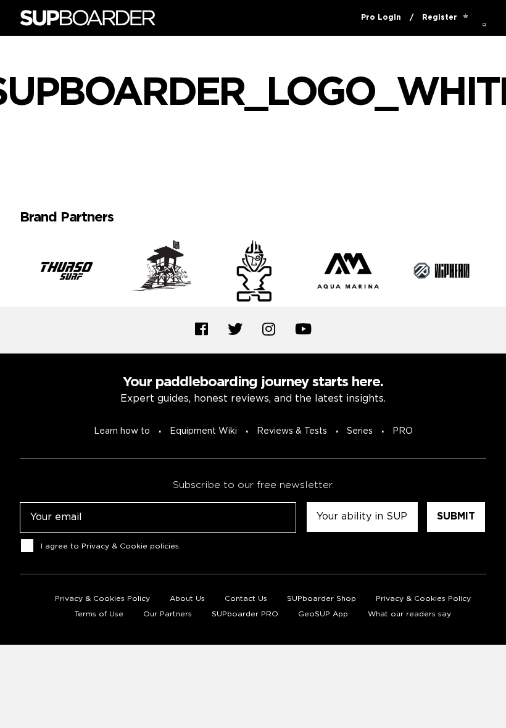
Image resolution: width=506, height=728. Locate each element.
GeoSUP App (323, 614)
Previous (10, 273)
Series (360, 431)
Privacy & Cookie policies (130, 546)
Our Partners (167, 614)
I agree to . (111, 546)
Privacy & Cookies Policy (102, 598)
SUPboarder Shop (321, 598)
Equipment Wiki (203, 431)
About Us (187, 598)
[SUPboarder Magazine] (88, 18)
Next (495, 273)
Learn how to (122, 431)
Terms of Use (99, 614)
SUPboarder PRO (245, 614)
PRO (402, 431)
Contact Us (246, 598)
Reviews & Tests (292, 431)
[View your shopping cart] (465, 18)
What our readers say (409, 614)
